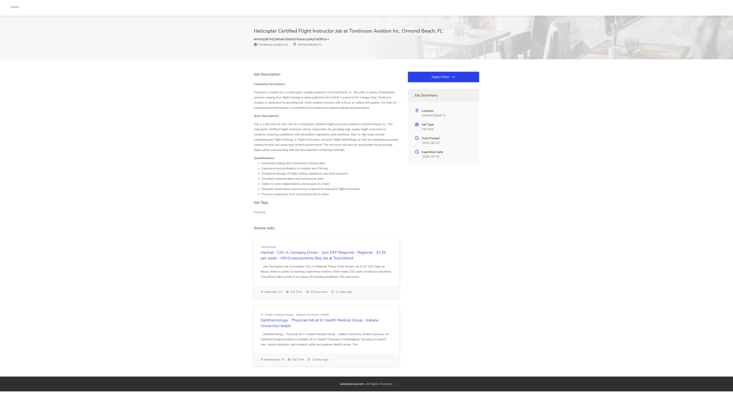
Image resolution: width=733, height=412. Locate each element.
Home (14, 7)
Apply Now (440, 77)
